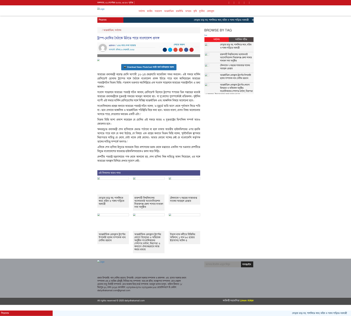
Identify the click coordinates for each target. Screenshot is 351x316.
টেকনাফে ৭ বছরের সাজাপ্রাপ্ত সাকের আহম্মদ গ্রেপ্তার (183, 199)
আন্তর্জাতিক (169, 11)
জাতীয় (149, 11)
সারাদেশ (158, 11)
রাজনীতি (179, 11)
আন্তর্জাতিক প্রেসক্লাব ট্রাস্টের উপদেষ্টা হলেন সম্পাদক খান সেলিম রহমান (112, 237)
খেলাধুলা (210, 11)
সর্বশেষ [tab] (216, 39)
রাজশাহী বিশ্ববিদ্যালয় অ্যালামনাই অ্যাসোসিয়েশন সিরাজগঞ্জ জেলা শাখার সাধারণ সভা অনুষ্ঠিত (148, 202)
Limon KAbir (247, 300)
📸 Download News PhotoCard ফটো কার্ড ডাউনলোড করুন (149, 67)
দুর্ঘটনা (202, 11)
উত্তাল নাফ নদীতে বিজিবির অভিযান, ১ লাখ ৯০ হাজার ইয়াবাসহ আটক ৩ (182, 237)
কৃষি (195, 11)
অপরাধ (188, 11)
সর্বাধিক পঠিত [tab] (241, 39)
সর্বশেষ (142, 11)
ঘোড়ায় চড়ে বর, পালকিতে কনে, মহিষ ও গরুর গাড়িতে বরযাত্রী (214, 20)
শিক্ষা (205, 35)
